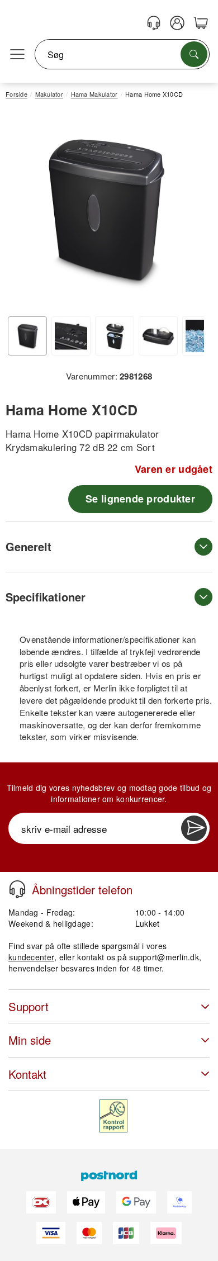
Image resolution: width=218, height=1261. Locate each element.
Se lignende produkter (140, 498)
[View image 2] (71, 335)
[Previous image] (22, 212)
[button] (104, 208)
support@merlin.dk (164, 957)
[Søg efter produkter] (194, 54)
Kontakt (27, 1074)
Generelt (28, 546)
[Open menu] (17, 55)
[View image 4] (158, 335)
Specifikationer (46, 597)
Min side (29, 1040)
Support (28, 1006)
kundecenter (31, 957)
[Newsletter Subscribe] (194, 828)
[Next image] (187, 212)
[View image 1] (27, 335)
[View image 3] (114, 335)
